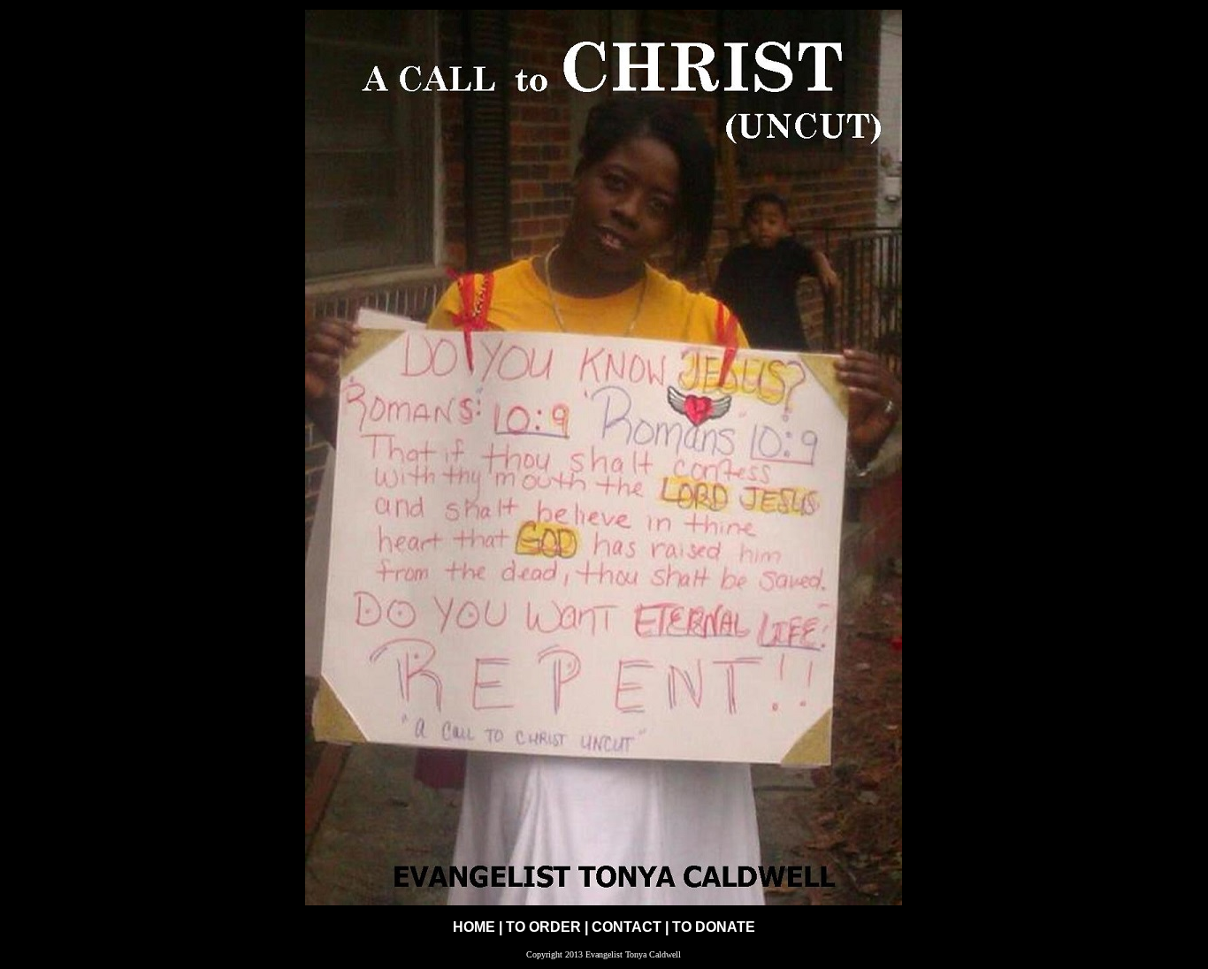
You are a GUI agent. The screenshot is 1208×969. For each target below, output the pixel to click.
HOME (474, 927)
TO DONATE (713, 927)
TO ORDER (543, 927)
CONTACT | (632, 927)
